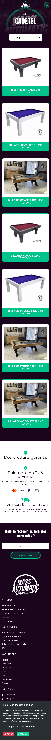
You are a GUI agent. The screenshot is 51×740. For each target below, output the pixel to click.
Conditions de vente (11, 636)
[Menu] (46, 5)
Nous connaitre (9, 605)
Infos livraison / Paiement (14, 632)
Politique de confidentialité (14, 644)
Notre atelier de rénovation (14, 609)
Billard (4, 671)
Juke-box (6, 675)
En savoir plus (9, 726)
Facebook (10, 694)
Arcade (5, 683)
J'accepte (22, 734)
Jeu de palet (7, 679)
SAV (3, 648)
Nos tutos (6, 617)
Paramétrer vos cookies (25, 726)
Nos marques (10, 14)
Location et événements (13, 613)
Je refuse (8, 734)
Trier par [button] (18, 37)
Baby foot (6, 663)
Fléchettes (7, 667)
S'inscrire (26, 555)
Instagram (10, 698)
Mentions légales (10, 640)
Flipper (5, 660)
